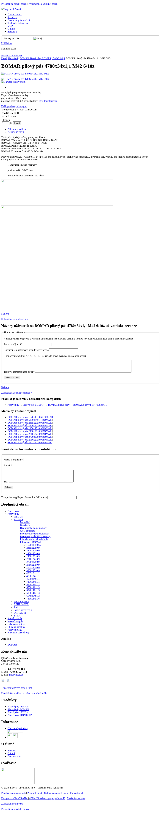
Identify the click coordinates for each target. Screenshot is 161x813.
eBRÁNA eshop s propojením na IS (47, 798)
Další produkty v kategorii (14, 106)
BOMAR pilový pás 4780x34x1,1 (90, 404)
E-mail (26, 350)
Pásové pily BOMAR (34, 404)
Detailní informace (48, 101)
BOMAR (25, 58)
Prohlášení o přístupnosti (13, 793)
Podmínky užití (34, 793)
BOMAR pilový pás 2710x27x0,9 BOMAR (30, 434)
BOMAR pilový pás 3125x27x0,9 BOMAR (30, 442)
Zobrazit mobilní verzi (12, 803)
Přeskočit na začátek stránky (15, 809)
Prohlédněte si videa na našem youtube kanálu (24, 693)
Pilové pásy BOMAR (40, 58)
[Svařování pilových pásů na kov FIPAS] (18, 783)
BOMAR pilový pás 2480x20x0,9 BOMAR (30, 431)
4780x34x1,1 (58, 58)
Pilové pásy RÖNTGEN (20, 715)
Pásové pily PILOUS (18, 706)
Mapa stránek (76, 793)
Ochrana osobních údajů (56, 793)
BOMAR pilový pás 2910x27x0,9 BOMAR (30, 439)
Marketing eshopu (76, 798)
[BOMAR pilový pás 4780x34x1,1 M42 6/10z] (25, 73)
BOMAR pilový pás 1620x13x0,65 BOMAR (31, 417)
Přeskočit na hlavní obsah (14, 4)
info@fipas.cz (16, 674)
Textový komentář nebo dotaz (19, 371)
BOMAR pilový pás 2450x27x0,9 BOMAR (30, 428)
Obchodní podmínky (18, 728)
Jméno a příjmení (13, 344)
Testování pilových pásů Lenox (16, 688)
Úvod (4, 58)
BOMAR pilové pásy (58, 404)
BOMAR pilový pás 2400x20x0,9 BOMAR (30, 425)
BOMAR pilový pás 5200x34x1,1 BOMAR (30, 420)
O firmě (11, 753)
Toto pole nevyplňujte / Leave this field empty (24, 497)
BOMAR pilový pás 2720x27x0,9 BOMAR (30, 436)
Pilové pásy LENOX (18, 712)
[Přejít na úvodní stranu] (11, 9)
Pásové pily (13, 58)
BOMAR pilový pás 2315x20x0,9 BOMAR (30, 422)
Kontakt (12, 750)
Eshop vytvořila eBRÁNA (14, 798)
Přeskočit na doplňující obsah (43, 4)
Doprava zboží (15, 756)
